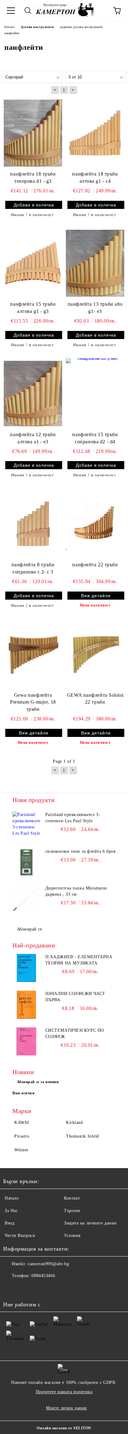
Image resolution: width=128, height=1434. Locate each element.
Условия (72, 1235)
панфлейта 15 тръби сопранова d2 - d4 (95, 438)
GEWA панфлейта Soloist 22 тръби (95, 698)
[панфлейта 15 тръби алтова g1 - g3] (33, 263)
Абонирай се (29, 929)
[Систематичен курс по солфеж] (26, 1041)
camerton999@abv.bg (48, 1264)
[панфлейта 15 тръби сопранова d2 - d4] (95, 393)
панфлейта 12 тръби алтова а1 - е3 (33, 438)
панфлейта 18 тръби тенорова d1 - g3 (33, 177)
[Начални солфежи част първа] (26, 1005)
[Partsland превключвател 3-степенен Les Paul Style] (26, 826)
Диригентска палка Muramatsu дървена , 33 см (76, 891)
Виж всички (23, 1093)
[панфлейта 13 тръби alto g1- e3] (95, 263)
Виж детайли (96, 595)
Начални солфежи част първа (75, 996)
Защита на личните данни (90, 1223)
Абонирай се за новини (38, 1082)
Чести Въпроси (20, 1235)
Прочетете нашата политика (64, 1391)
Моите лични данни (66, 1408)
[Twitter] (25, 1288)
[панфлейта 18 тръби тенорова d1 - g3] (33, 133)
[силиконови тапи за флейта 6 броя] (26, 862)
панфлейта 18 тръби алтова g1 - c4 (95, 177)
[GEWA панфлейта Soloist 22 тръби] (95, 654)
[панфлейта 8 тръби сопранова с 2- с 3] (33, 524)
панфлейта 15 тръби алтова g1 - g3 (33, 307)
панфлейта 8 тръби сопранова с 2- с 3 (33, 568)
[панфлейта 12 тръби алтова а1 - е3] (33, 393)
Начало (12, 1198)
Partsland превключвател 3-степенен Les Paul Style (72, 817)
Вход (9, 1223)
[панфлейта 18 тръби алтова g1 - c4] (95, 133)
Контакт (72, 1198)
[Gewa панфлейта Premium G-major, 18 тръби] (33, 654)
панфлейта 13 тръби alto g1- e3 (95, 307)
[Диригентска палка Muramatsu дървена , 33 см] (26, 899)
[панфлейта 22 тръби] (95, 524)
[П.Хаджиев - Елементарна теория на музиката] (26, 968)
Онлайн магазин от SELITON (64, 1428)
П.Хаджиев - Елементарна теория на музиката (78, 960)
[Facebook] (11, 1288)
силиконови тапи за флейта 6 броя (80, 851)
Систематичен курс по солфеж (74, 1033)
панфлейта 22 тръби (95, 564)
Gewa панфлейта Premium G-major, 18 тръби (33, 702)
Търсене (72, 1210)
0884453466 (43, 1275)
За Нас (11, 1210)
